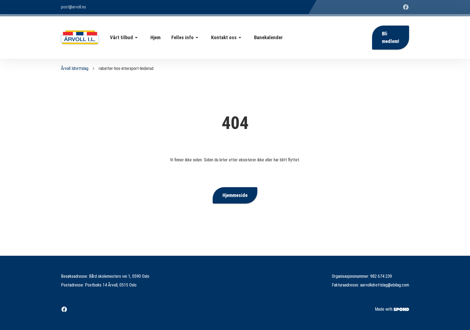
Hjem (155, 38)
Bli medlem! (390, 37)
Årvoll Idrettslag (74, 68)
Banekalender (268, 38)
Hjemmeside (235, 195)
